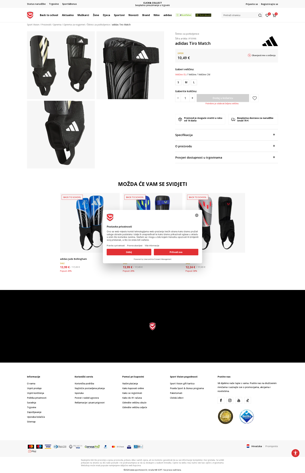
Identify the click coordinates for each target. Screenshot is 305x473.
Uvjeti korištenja (35, 393)
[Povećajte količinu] (192, 98)
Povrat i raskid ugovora (87, 397)
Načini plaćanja (130, 383)
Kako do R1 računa (132, 397)
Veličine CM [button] (204, 74)
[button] (60, 15)
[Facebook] (221, 400)
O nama (31, 383)
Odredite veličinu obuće (134, 402)
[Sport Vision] (30, 15)
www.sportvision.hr (138, 470)
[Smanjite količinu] (178, 98)
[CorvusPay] (92, 446)
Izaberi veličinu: (184, 69)
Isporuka (79, 393)
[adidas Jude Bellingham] (90, 223)
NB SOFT (158, 470)
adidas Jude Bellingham (73, 258)
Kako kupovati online (133, 388)
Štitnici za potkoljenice (98, 24)
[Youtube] (239, 400)
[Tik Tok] (247, 400)
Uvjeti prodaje (34, 388)
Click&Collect (176, 397)
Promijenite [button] (271, 446)
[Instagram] (230, 400)
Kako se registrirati (132, 393)
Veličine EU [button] (180, 74)
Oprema (57, 24)
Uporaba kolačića (36, 416)
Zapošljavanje (34, 412)
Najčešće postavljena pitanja (90, 388)
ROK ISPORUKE (153, 3)
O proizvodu (183, 146)
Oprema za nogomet (74, 24)
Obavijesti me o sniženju (264, 55)
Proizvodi (46, 24)
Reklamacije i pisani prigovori (90, 402)
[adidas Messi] (215, 223)
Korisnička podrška (84, 383)
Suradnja (31, 402)
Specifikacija (184, 135)
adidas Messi (193, 258)
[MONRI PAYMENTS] (32, 451)
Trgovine (31, 407)
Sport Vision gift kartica (182, 383)
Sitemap (31, 421)
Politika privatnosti (36, 397)
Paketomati (176, 393)
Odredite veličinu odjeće (134, 407)
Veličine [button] (192, 74)
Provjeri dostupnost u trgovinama (198, 157)
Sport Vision (33, 24)
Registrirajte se (269, 4)
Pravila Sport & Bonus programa (187, 388)
